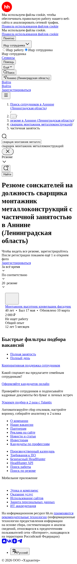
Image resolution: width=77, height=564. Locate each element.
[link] (9, 72)
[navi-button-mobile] (6, 95)
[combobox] (21, 142)
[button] (6, 82)
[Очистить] (8, 151)
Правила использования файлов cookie (30, 34)
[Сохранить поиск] (6, 168)
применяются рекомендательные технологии (37, 515)
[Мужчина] (12, 298)
